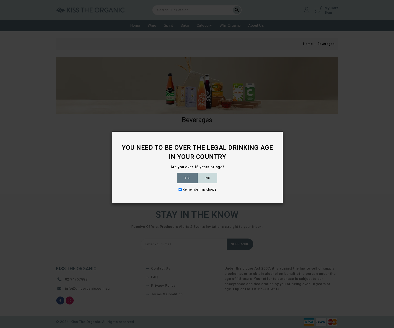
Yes (187, 178)
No (207, 178)
